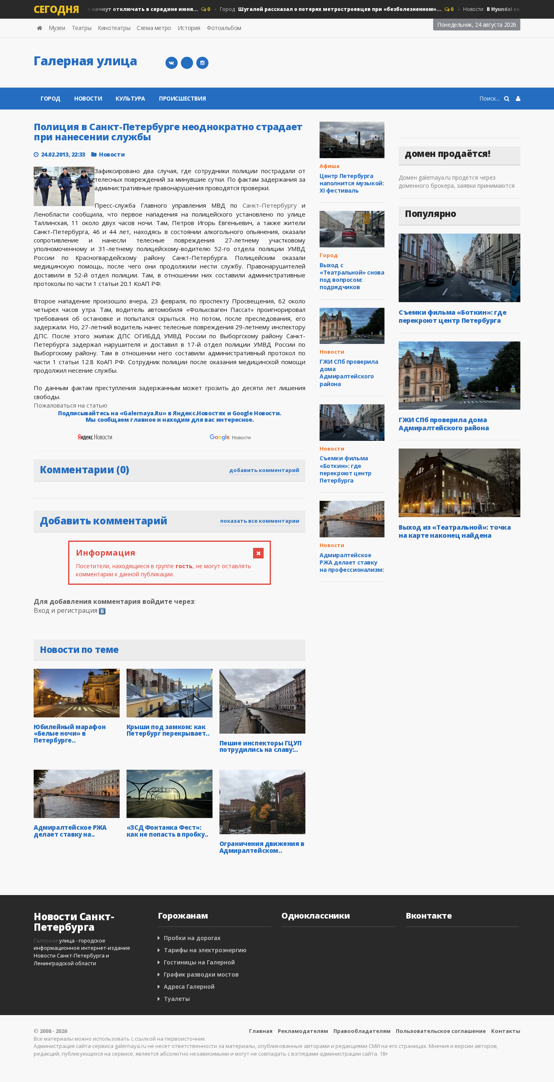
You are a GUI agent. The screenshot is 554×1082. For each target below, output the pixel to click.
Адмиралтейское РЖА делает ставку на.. (70, 830)
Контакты (505, 1031)
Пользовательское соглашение (441, 1031)
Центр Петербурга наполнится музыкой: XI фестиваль (352, 183)
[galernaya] (202, 63)
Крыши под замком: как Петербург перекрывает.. (168, 730)
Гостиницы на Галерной (199, 962)
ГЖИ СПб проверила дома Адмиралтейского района (349, 373)
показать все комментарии (259, 520)
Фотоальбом (224, 28)
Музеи (57, 28)
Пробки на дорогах (192, 938)
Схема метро (154, 28)
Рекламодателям (303, 1031)
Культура (130, 98)
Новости (88, 98)
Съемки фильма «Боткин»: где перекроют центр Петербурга (345, 469)
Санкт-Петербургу (270, 205)
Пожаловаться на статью (70, 405)
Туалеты (177, 999)
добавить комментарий (264, 470)
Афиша (329, 166)
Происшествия (182, 98)
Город (320, 9)
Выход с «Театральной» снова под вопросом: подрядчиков (352, 276)
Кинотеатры (114, 28)
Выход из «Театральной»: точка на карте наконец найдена (455, 531)
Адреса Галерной (189, 986)
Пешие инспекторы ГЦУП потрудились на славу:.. (260, 746)
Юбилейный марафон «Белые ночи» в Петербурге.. (69, 733)
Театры (82, 28)
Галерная (46, 940)
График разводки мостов (201, 974)
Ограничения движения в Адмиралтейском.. (261, 846)
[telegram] (187, 63)
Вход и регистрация (65, 610)
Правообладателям (362, 1031)
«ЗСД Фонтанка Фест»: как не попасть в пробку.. (167, 830)
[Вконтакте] (171, 63)
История (189, 28)
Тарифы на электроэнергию (205, 950)
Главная (261, 1031)
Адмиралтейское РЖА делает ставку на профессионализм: (352, 562)
